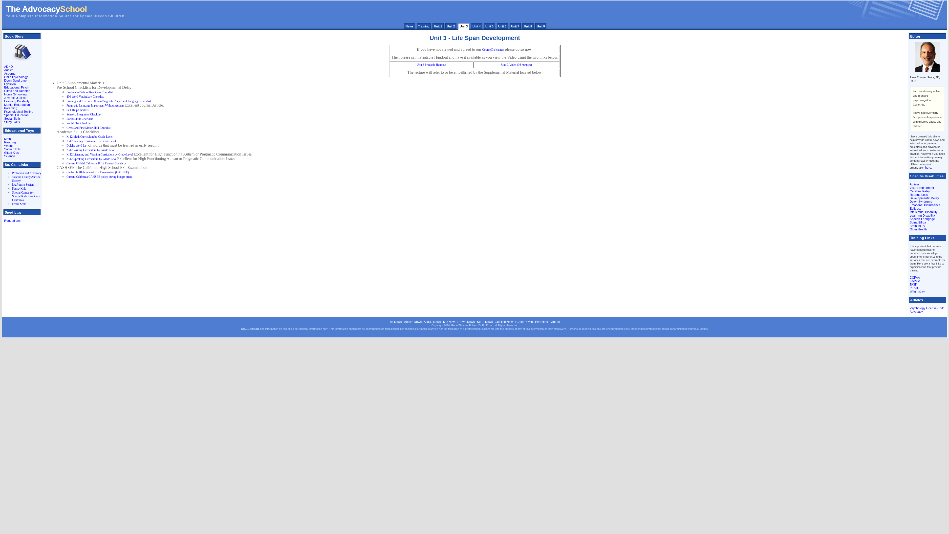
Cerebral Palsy (920, 191)
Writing (9, 146)
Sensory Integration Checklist (83, 114)
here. (928, 167)
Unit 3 (464, 26)
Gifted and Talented (17, 91)
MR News (449, 322)
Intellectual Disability (923, 212)
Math (7, 139)
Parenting (10, 108)
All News (396, 322)
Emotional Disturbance (925, 205)
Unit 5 (489, 26)
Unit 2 (451, 26)
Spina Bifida (918, 222)
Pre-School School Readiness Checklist (89, 92)
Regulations (12, 220)
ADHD (8, 66)
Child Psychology (16, 77)
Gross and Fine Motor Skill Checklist (88, 128)
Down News (466, 322)
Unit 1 (438, 26)
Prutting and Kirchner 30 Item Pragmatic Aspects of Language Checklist (108, 101)
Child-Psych (525, 322)
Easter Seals (19, 204)
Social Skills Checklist (79, 119)
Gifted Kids (11, 153)
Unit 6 (502, 26)
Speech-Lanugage (922, 219)
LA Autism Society (23, 184)
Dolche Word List (76, 145)
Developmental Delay (924, 198)
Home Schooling (15, 94)
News (409, 26)
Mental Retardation (17, 105)
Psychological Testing (18, 111)
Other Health (918, 229)
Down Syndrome (15, 80)
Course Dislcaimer (493, 49)
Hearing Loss (919, 195)
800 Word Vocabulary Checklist (85, 96)
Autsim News (413, 322)
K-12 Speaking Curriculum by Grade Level (91, 159)
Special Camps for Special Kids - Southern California (26, 196)
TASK (913, 284)
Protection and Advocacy (26, 173)
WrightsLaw (918, 291)
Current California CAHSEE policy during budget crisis (99, 176)
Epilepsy (915, 208)
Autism (8, 70)
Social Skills (12, 118)
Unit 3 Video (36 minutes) (516, 65)
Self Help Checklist (77, 110)
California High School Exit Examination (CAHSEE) (97, 172)
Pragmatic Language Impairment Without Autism (95, 105)
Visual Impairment (922, 188)
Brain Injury (917, 226)
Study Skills (12, 122)
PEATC (914, 288)
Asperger (10, 73)
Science (9, 156)
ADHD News (432, 322)
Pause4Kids (19, 188)
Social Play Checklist (78, 123)
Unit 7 (515, 26)
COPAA (915, 277)
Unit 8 (528, 26)
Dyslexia (10, 84)
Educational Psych (16, 87)
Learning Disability (16, 101)
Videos (555, 322)
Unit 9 (541, 26)
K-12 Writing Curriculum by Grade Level (90, 150)
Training (423, 26)
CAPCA (915, 281)
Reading (10, 142)
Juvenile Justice (15, 98)
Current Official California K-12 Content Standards (96, 163)
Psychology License (923, 308)
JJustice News (504, 322)
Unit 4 (477, 26)
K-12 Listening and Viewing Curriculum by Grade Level (99, 154)
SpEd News (485, 322)
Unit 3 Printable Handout (431, 65)
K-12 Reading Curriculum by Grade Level (91, 141)
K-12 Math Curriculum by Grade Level (89, 136)
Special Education (16, 115)
